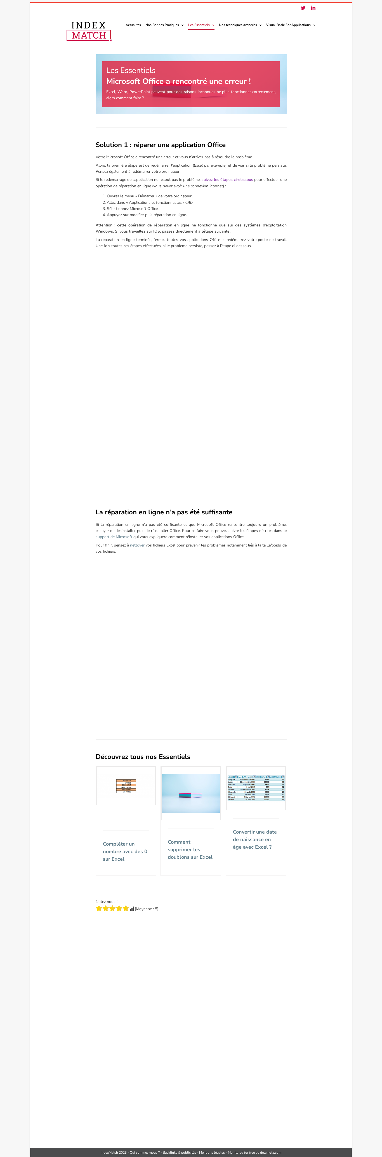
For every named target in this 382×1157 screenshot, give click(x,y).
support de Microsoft (114, 537)
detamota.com (270, 1152)
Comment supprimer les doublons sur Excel (190, 849)
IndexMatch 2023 (114, 1152)
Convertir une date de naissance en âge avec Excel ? (255, 839)
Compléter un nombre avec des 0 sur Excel (125, 851)
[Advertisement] (191, 321)
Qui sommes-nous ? (145, 1152)
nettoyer (137, 545)
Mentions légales (212, 1152)
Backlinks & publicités (179, 1152)
